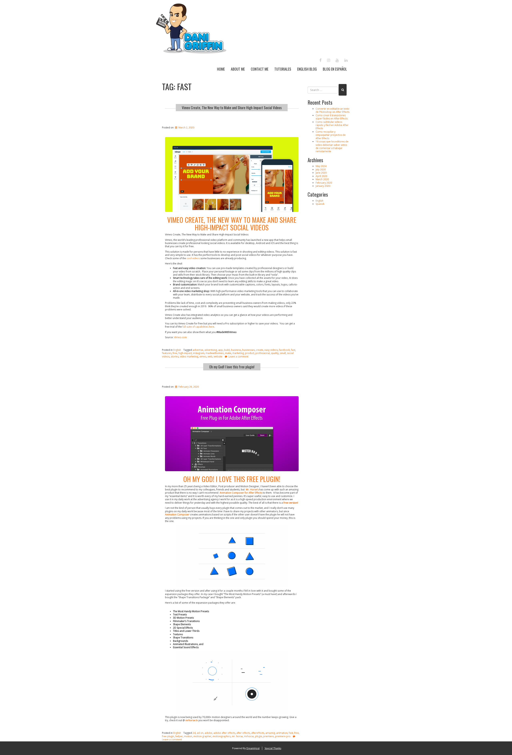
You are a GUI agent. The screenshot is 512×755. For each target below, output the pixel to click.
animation (282, 733)
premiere (268, 736)
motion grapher (202, 736)
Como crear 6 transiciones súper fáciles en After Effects (332, 117)
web (210, 356)
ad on (200, 733)
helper (179, 736)
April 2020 (321, 176)
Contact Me (259, 69)
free (175, 353)
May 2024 (321, 166)
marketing (238, 353)
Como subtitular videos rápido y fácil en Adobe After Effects (332, 125)
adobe (208, 733)
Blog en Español (335, 69)
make (228, 353)
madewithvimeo (215, 353)
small (283, 353)
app (220, 350)
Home (221, 69)
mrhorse (249, 736)
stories (175, 356)
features (166, 353)
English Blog (307, 69)
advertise (198, 350)
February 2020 (324, 182)
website (218, 356)
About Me (238, 69)
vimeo (202, 356)
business (236, 350)
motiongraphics (222, 736)
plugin (258, 736)
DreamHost (253, 748)
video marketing (189, 356)
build (227, 350)
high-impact (185, 353)
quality (275, 353)
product (249, 353)
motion (188, 736)
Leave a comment (238, 356)
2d (194, 733)
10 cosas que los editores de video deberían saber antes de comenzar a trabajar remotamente (332, 146)
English (177, 350)
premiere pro (282, 736)
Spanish (320, 204)
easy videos (271, 350)
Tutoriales (282, 69)
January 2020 (323, 186)
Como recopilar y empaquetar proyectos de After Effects (331, 135)
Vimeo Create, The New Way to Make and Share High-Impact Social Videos (232, 107)
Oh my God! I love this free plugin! (231, 366)
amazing (270, 733)
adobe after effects (224, 733)
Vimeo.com (180, 337)
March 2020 (322, 179)
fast (293, 350)
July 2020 (321, 169)
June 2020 (321, 172)
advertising (210, 350)
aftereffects (257, 733)
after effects (243, 733)
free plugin (168, 736)
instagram (198, 353)
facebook (284, 350)
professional (262, 353)
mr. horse (237, 736)
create (259, 350)
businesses (248, 350)
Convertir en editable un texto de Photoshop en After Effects (332, 110)
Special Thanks (273, 748)
